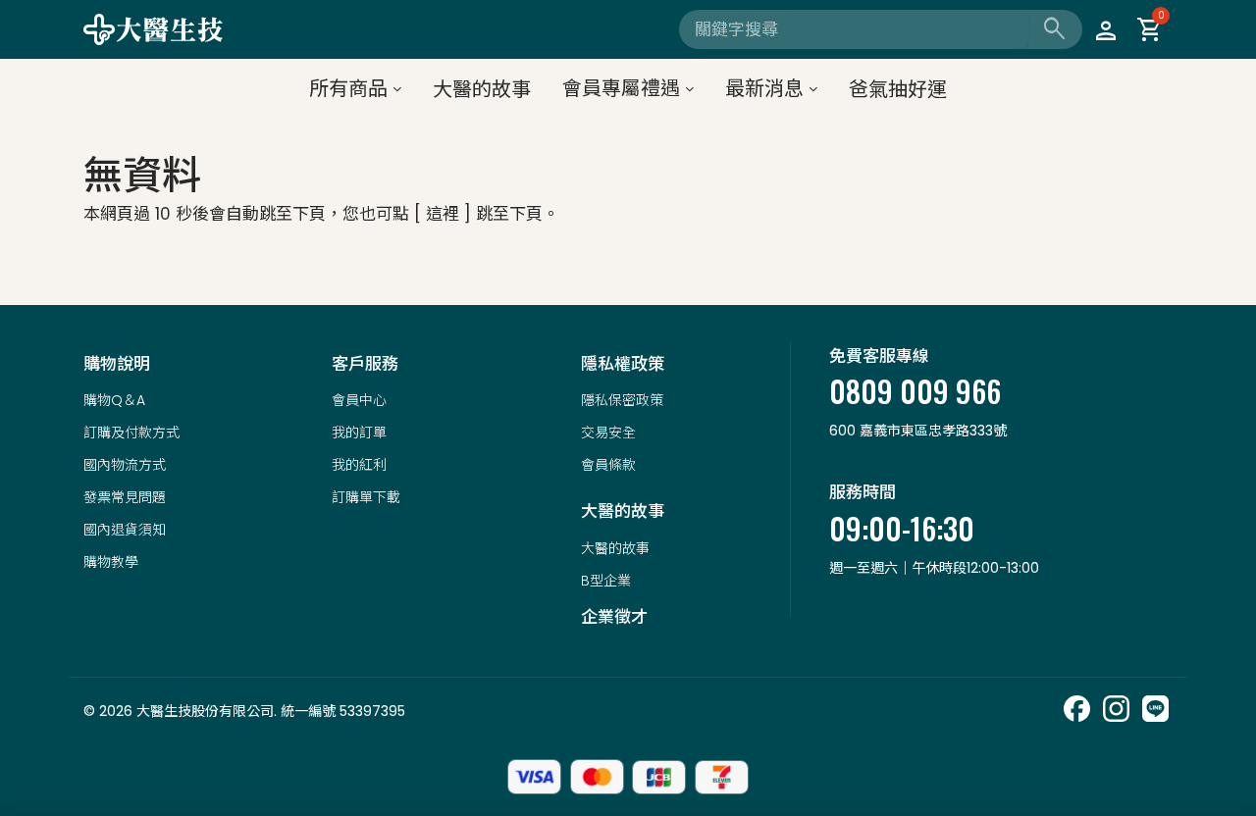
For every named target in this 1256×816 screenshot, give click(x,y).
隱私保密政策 (622, 400)
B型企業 (606, 580)
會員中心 (359, 400)
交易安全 (608, 432)
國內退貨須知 (124, 529)
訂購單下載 (366, 497)
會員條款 (608, 465)
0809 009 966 (915, 391)
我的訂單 (359, 432)
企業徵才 (614, 617)
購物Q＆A (114, 400)
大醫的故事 (615, 548)
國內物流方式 (124, 465)
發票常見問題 (124, 497)
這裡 (442, 214)
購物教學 (110, 562)
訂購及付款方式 (131, 432)
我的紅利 (359, 465)
